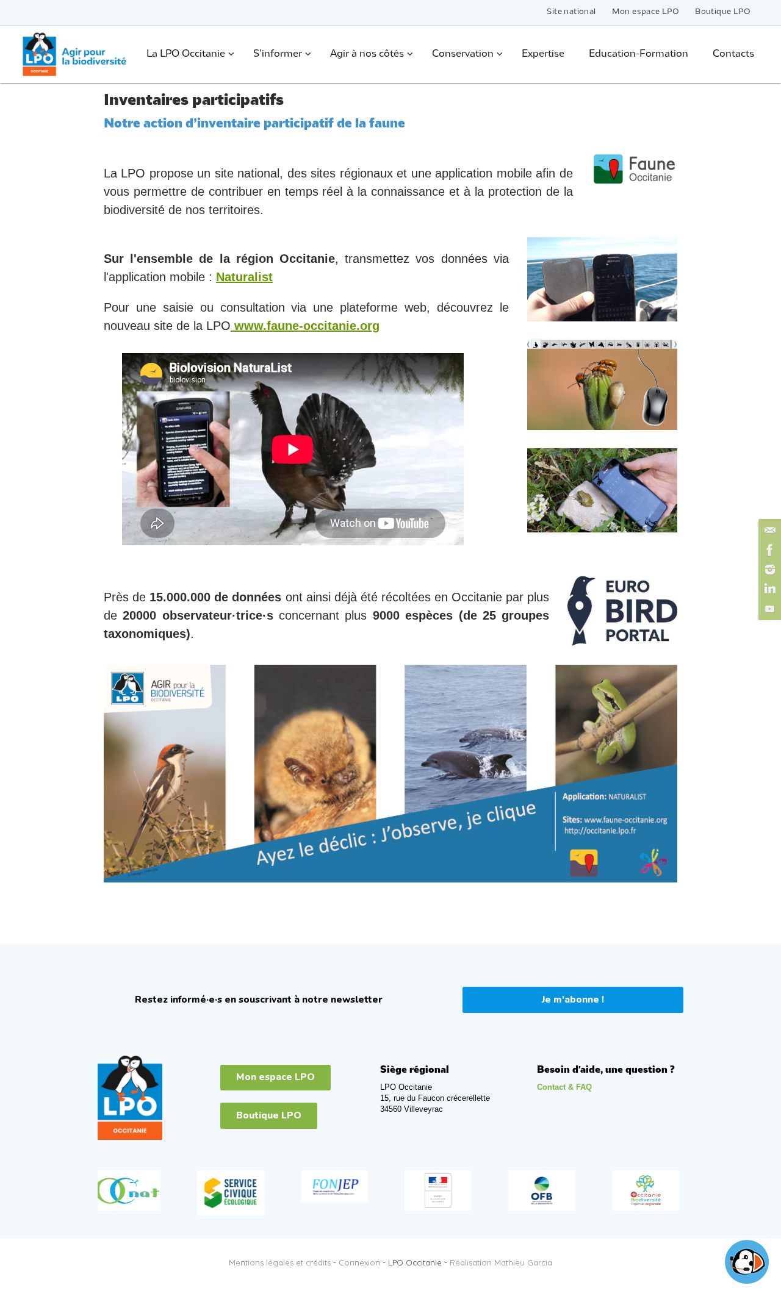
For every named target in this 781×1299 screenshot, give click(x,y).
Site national (571, 12)
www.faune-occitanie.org (305, 325)
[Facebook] (768, 550)
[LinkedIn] (768, 589)
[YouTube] (768, 608)
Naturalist (244, 277)
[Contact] (768, 530)
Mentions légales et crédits (280, 1262)
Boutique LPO (722, 12)
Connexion (359, 1262)
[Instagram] (768, 569)
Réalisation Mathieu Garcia (501, 1262)
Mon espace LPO (646, 12)
